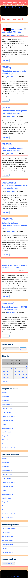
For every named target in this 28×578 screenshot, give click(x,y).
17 (4, 374)
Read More (6, 60)
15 (23, 371)
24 (4, 377)
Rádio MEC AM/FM (7, 540)
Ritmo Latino (6, 67)
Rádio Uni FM (6, 532)
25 (7, 377)
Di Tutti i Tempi (6, 144)
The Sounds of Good (8, 517)
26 (11, 377)
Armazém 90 (5, 396)
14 (19, 371)
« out (3, 381)
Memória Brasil (6, 432)
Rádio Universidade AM (9, 528)
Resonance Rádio (7, 544)
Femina (4, 424)
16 (26, 371)
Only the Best (6, 107)
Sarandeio (5, 444)
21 (19, 374)
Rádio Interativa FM (7, 552)
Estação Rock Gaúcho (9, 182)
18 (7, 374)
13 (15, 371)
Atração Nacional (7, 404)
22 (23, 374)
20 (15, 374)
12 (11, 371)
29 (23, 377)
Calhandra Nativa (7, 219)
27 (15, 377)
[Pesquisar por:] (10, 348)
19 (11, 374)
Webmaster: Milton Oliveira (14, 576)
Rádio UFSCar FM (7, 536)
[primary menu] (24, 29)
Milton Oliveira (11, 77)
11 (7, 371)
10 (4, 371)
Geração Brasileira (7, 303)
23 (26, 374)
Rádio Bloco (5, 548)
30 (26, 377)
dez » (7, 381)
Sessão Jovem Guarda (8, 447)
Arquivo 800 (5, 400)
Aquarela (5, 262)
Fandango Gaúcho (7, 420)
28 (19, 377)
